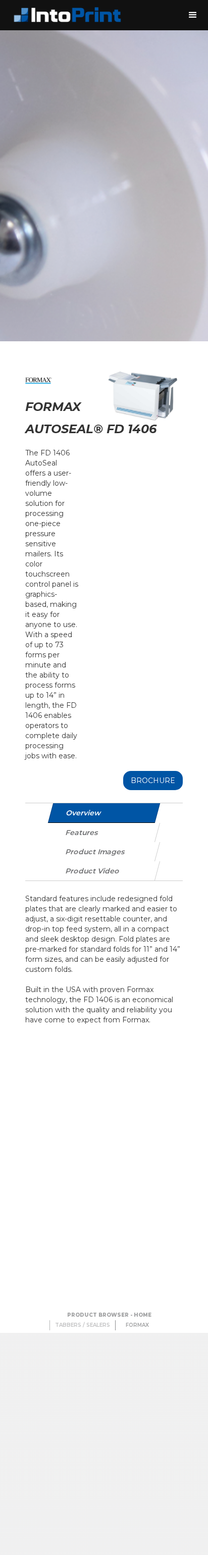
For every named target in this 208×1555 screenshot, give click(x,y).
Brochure (153, 780)
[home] (65, 15)
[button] (193, 15)
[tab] (104, 813)
